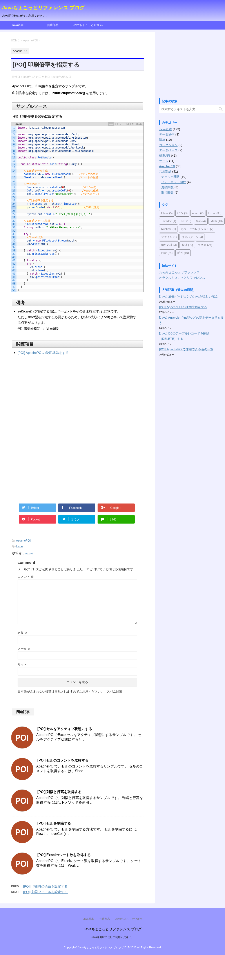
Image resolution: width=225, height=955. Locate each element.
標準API (164, 155)
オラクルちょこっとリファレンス (182, 277)
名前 (23, 633)
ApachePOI (23, 540)
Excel (19, 546)
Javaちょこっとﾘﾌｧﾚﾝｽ (88, 25)
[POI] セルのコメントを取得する (63, 760)
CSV (182, 213)
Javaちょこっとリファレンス (179, 272)
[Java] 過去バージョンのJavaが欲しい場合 (188, 296)
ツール (163, 161)
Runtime (168, 229)
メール (24, 648)
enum (197, 213)
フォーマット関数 (173, 182)
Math (216, 221)
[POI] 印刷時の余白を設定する (45, 886)
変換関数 (167, 187)
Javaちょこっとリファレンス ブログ (43, 7)
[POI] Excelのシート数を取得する (64, 855)
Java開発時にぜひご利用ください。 (112, 937)
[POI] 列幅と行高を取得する (59, 792)
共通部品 (52, 25)
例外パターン (192, 237)
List (186, 221)
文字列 (205, 245)
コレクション (168, 145)
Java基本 (18, 25)
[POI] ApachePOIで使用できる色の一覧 (186, 349)
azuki (29, 553)
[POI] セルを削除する (54, 823)
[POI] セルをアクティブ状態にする (64, 729)
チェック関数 (170, 176)
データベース (168, 150)
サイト (22, 664)
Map (201, 221)
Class (166, 213)
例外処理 (169, 245)
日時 (166, 253)
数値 (187, 245)
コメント (26, 576)
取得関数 (167, 192)
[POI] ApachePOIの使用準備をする (43, 353)
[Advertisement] (48, 401)
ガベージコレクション (197, 229)
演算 (162, 139)
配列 (183, 253)
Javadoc (168, 221)
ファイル (169, 237)
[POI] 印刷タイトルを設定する (45, 892)
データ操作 (166, 134)
